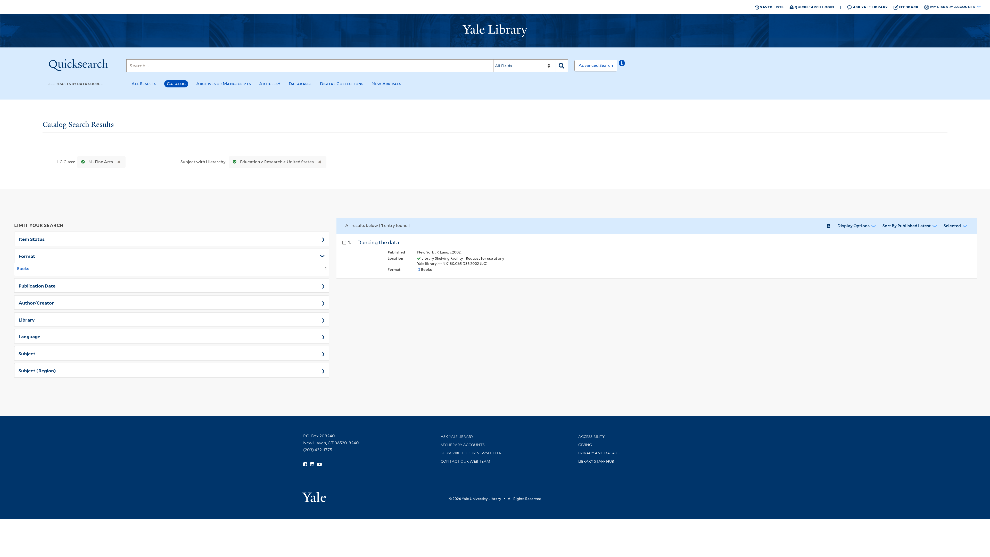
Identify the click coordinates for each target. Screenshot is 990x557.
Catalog (176, 83)
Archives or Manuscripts (223, 83)
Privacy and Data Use (600, 453)
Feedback (908, 6)
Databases (300, 83)
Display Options (853, 225)
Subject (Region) (37, 370)
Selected (952, 225)
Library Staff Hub (596, 461)
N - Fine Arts (101, 161)
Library (27, 319)
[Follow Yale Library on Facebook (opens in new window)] (305, 464)
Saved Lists (771, 6)
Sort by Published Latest (906, 225)
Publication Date (37, 285)
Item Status (32, 239)
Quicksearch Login (814, 6)
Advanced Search (596, 65)
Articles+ (269, 83)
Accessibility (591, 437)
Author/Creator (36, 302)
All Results (143, 83)
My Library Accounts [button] (952, 6)
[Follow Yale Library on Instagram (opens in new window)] (312, 464)
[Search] (561, 65)
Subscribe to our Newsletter (471, 453)
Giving (585, 445)
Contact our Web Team (465, 461)
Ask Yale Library (870, 6)
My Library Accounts (463, 445)
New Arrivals (386, 83)
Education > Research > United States (277, 161)
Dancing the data (378, 242)
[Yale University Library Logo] (495, 31)
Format (27, 256)
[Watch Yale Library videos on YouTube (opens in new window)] (319, 464)
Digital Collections (342, 83)
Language (29, 336)
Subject (27, 353)
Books (23, 268)
